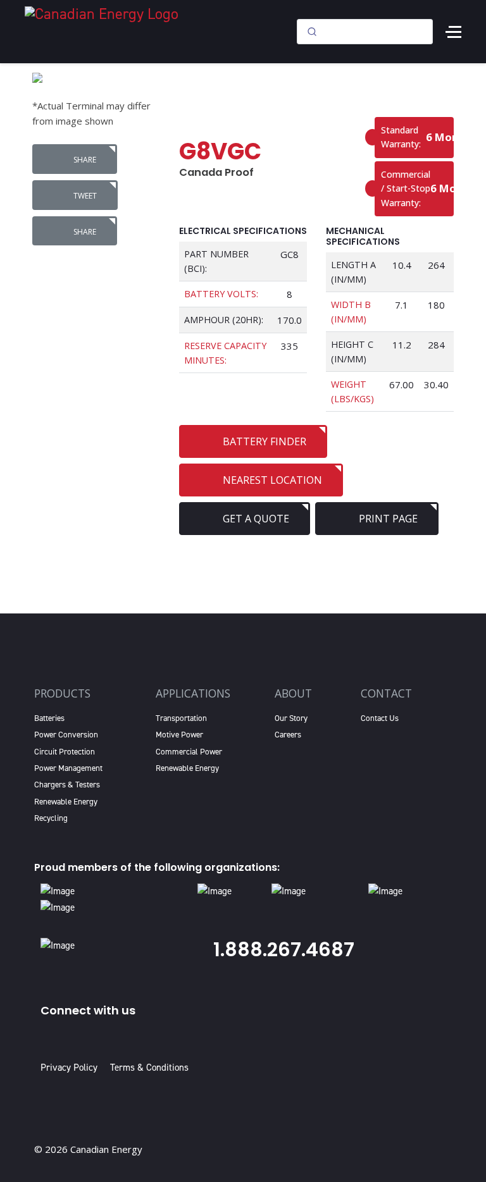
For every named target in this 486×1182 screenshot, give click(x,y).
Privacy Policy (71, 1067)
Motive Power (179, 734)
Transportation (181, 718)
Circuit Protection (64, 751)
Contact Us (380, 718)
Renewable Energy (65, 801)
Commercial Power (189, 751)
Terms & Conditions (149, 1067)
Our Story (291, 718)
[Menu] (453, 31)
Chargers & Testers (67, 784)
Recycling (51, 818)
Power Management (68, 768)
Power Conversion (66, 734)
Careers (288, 734)
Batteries (49, 718)
